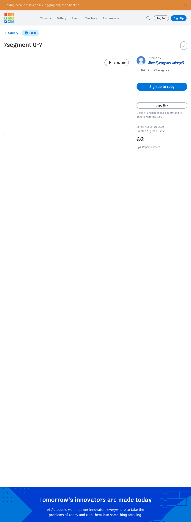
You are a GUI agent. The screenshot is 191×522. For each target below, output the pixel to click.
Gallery (13, 33)
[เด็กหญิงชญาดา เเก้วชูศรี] (141, 60)
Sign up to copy (162, 86)
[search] (148, 18)
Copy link (162, 105)
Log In (161, 18)
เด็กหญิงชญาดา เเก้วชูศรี (166, 63)
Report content (151, 147)
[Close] (186, 5)
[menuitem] (45, 18)
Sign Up (179, 18)
